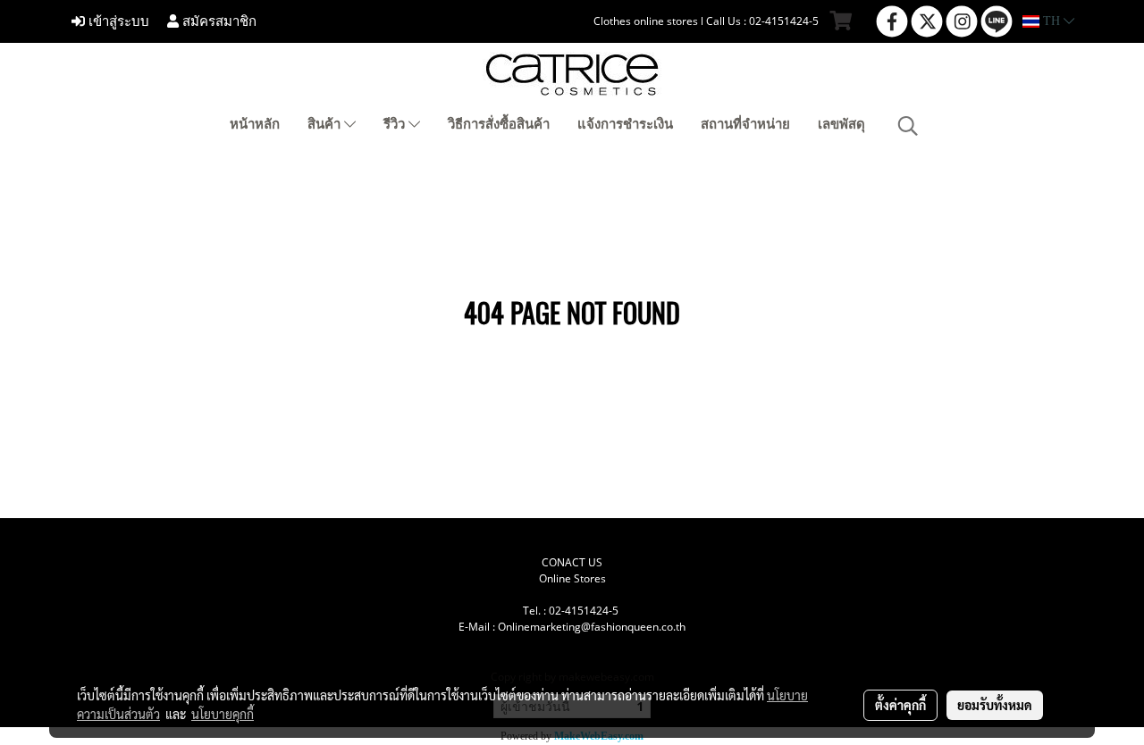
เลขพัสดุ (841, 124)
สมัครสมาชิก (218, 21)
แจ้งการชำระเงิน (625, 124)
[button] (908, 126)
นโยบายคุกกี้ (222, 714)
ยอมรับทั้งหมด (994, 705)
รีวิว (395, 124)
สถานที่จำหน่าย (745, 124)
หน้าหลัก (255, 124)
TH (1051, 21)
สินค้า (325, 124)
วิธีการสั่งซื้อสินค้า (499, 124)
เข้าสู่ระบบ (117, 21)
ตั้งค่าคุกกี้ (900, 705)
